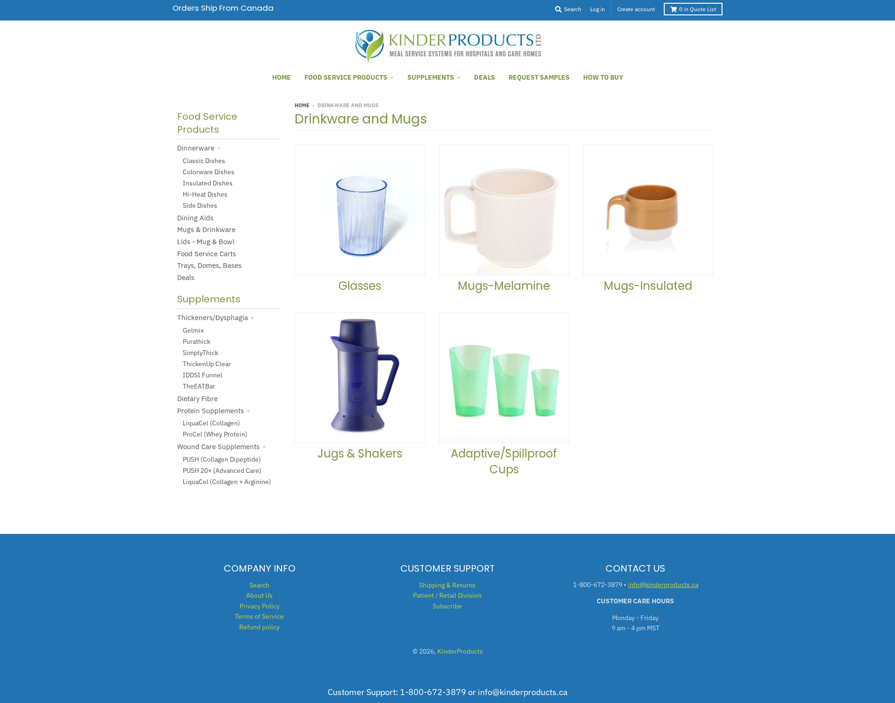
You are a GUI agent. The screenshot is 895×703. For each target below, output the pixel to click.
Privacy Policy (260, 606)
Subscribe (447, 606)
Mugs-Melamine (504, 285)
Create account (636, 9)
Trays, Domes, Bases (209, 265)
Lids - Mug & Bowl (205, 241)
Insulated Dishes (208, 183)
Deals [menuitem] (484, 77)
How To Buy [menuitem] (603, 77)
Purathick (196, 341)
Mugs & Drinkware (206, 229)
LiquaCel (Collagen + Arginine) (227, 482)
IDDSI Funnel (202, 375)
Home (302, 105)
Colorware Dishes (208, 172)
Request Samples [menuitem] (539, 77)
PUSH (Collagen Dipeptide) (222, 459)
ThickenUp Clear (207, 364)
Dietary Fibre (197, 398)
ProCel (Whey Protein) (215, 434)
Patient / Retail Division (447, 595)
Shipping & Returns (447, 585)
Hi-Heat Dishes (205, 194)
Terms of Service (259, 616)
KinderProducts (460, 651)
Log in (597, 9)
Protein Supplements (210, 410)
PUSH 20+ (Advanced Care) (222, 470)
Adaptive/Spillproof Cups (504, 461)
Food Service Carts (206, 253)
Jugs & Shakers (359, 453)
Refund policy (259, 627)
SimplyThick (200, 352)
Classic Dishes (204, 161)
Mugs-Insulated (648, 285)
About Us (259, 595)
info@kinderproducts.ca (663, 584)
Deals (185, 277)
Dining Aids (195, 217)
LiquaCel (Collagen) (211, 423)
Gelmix (193, 330)
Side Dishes (200, 205)
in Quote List (697, 9)
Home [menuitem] (281, 77)
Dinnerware (195, 147)
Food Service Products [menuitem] (345, 77)
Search (259, 585)
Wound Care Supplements (218, 446)
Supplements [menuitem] (430, 77)
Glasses (359, 285)
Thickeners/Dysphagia (212, 317)
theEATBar (199, 386)
